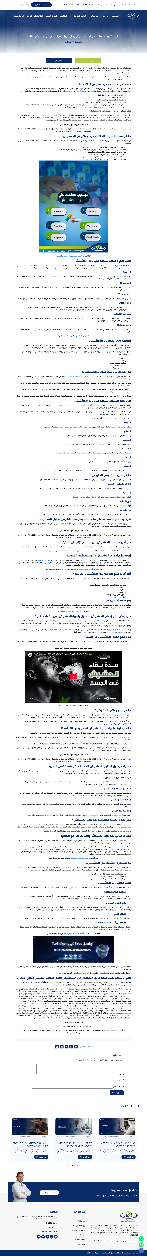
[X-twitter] (47, 1237)
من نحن (105, 16)
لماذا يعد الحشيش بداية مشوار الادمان (71, 256)
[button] (76, 1047)
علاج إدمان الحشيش (112, 265)
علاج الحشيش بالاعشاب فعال (88, 569)
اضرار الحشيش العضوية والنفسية (70, 611)
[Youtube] (39, 1237)
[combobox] (19, 4)
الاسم (121, 1080)
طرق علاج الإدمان (82, 91)
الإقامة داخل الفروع (35, 16)
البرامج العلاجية (80, 16)
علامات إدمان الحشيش (54, 115)
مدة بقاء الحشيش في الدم (68, 705)
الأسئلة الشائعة (80, 1239)
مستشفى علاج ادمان (96, 773)
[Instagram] (51, 1237)
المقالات (63, 16)
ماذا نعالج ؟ (94, 16)
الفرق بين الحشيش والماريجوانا (78, 336)
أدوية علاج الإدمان (100, 621)
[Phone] (141, 1238)
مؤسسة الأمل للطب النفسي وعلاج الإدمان (79, 376)
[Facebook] (56, 1237)
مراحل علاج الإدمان (101, 793)
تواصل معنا (19, 16)
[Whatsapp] (141, 1244)
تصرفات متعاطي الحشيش (81, 858)
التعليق (121, 1074)
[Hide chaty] (141, 1250)
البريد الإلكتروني (118, 1086)
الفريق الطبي (51, 16)
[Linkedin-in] (43, 1237)
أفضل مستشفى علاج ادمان (73, 933)
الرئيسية (115, 16)
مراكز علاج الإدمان (115, 632)
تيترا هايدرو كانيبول (43, 560)
